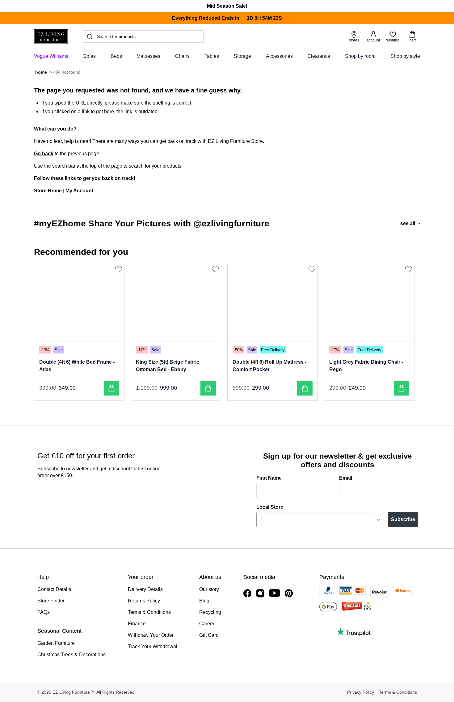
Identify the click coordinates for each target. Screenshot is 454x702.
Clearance (318, 56)
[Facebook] (247, 593)
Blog (204, 600)
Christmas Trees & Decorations (71, 654)
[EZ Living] (51, 36)
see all (407, 223)
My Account (79, 190)
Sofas (89, 56)
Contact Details (54, 589)
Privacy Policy (360, 692)
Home (41, 72)
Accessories (279, 56)
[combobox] (318, 519)
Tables (211, 56)
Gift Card (209, 635)
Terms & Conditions (149, 612)
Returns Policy (144, 600)
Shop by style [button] (405, 56)
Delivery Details (145, 589)
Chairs (182, 56)
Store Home (48, 190)
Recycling (210, 612)
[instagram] (260, 593)
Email (345, 478)
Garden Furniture (56, 643)
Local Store (269, 507)
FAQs (43, 612)
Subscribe (403, 519)
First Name (269, 478)
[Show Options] (378, 519)
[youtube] (274, 593)
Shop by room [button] (360, 56)
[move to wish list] (119, 269)
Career (206, 623)
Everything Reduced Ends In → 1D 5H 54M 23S (227, 18)
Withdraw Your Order (151, 635)
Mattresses (148, 56)
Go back (43, 153)
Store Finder (51, 600)
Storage (242, 56)
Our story (209, 589)
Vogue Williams (51, 56)
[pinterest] (289, 593)
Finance (137, 623)
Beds (116, 56)
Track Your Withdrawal (152, 646)
